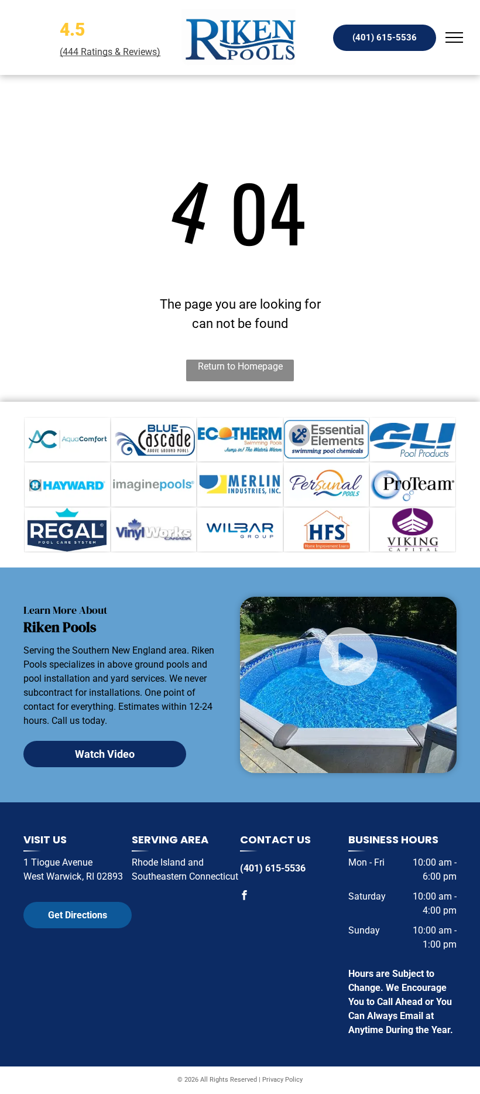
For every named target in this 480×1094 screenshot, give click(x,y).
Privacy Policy (282, 1079)
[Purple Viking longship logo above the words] (412, 530)
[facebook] (244, 896)
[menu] (454, 37)
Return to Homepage (240, 366)
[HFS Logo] (326, 530)
